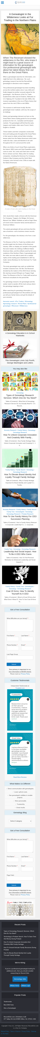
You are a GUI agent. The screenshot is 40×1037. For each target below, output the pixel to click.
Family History (22, 430)
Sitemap (33, 1031)
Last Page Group (12, 654)
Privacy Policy (25, 674)
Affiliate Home (14, 985)
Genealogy (29, 301)
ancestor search (9, 301)
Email (23, 645)
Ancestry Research (10, 430)
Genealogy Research (20, 432)
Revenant (15, 306)
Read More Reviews (20, 777)
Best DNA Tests (9, 1005)
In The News (5, 1033)
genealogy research (10, 303)
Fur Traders (20, 301)
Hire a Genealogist (10, 1008)
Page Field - (11, 875)
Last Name (25, 635)
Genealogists (20, 511)
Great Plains (23, 303)
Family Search (20, 469)
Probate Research (27, 514)
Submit (14, 664)
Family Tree (10, 511)
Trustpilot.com (20, 688)
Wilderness (23, 306)
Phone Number (12, 645)
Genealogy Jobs (20, 979)
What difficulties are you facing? (17, 618)
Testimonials (8, 1001)
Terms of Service (15, 1031)
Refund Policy (5, 1031)
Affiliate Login (25, 985)
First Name (11, 635)
